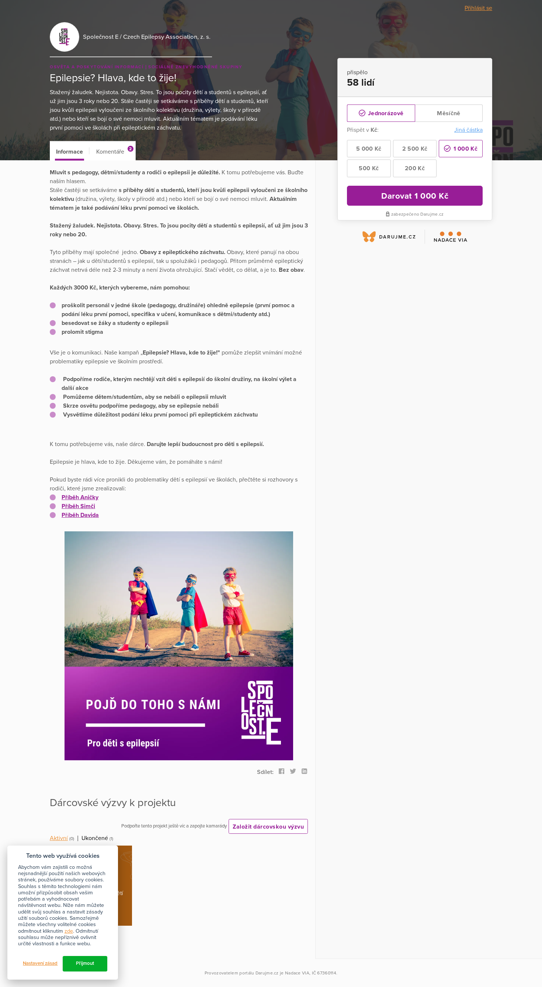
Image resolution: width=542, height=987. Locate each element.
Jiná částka (468, 130)
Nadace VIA (297, 973)
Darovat (414, 196)
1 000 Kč (464, 148)
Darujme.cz (267, 973)
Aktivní (59, 838)
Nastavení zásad (40, 963)
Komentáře (114, 150)
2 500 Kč (414, 148)
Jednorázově (385, 113)
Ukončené (94, 838)
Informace (69, 151)
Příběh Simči (78, 506)
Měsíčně (448, 113)
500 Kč (369, 168)
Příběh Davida (80, 515)
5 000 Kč (368, 148)
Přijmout (85, 963)
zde (69, 931)
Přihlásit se (478, 8)
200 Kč (415, 168)
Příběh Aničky (80, 497)
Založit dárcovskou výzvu (268, 826)
